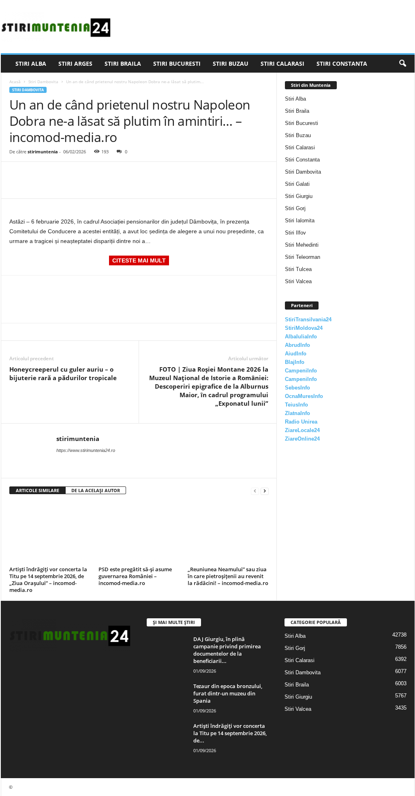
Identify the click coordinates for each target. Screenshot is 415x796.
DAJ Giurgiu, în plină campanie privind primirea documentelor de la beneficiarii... (227, 650)
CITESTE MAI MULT (139, 260)
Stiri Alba (30, 63)
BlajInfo (294, 362)
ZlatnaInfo (297, 413)
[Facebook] (17, 174)
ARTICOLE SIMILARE (37, 490)
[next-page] (265, 490)
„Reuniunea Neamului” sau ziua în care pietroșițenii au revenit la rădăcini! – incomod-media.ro (228, 576)
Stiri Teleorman (302, 257)
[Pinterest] (55, 174)
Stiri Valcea (298, 281)
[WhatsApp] (73, 174)
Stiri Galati (297, 184)
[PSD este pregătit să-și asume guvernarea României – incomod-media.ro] (139, 533)
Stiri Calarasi (282, 63)
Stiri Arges (75, 63)
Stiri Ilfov (295, 233)
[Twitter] (36, 174)
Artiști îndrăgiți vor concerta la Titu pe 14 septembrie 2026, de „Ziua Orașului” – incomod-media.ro (48, 580)
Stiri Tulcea (298, 269)
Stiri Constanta (342, 63)
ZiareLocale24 (302, 430)
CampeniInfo (301, 371)
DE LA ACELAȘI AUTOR (95, 490)
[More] (92, 174)
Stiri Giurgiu (298, 196)
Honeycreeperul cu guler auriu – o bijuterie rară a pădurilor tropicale (63, 373)
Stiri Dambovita (43, 81)
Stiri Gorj (295, 208)
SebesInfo (297, 388)
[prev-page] (255, 490)
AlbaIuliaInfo (301, 336)
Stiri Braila (123, 63)
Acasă (15, 81)
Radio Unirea (301, 422)
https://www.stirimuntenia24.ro (85, 450)
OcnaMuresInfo (304, 396)
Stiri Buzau (230, 63)
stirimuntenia (43, 151)
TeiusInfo (296, 405)
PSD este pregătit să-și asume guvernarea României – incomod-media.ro (135, 576)
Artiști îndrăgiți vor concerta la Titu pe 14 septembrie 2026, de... (230, 733)
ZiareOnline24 (302, 439)
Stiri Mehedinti (302, 245)
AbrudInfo (297, 345)
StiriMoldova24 (304, 328)
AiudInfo (295, 354)
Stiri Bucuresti (177, 63)
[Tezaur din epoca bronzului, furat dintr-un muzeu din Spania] (167, 697)
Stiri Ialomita (299, 220)
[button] (402, 64)
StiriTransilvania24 (308, 319)
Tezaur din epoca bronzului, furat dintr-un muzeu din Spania (227, 693)
